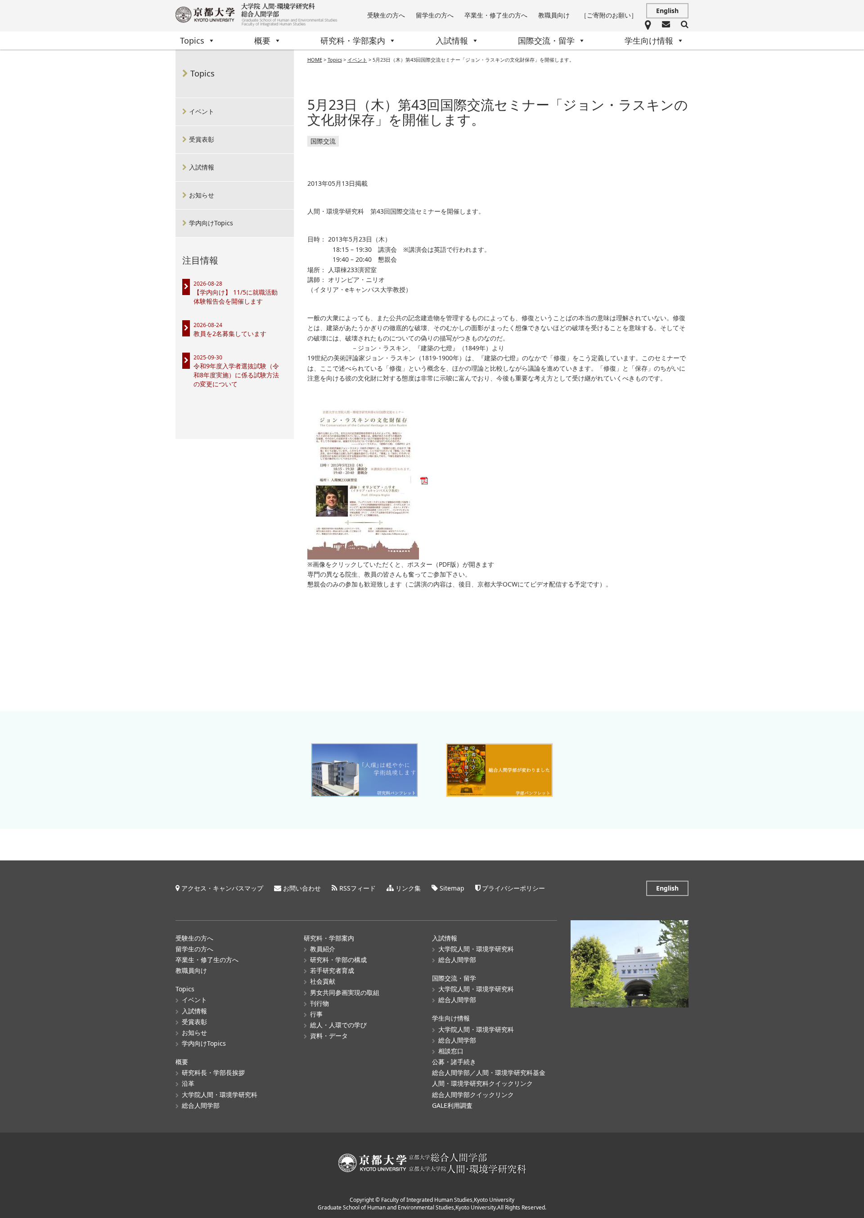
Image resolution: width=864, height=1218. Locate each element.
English (667, 10)
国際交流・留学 (546, 40)
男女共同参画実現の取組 (344, 992)
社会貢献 (322, 981)
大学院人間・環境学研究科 (219, 1094)
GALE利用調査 (452, 1105)
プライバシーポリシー (513, 888)
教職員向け (554, 15)
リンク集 (408, 888)
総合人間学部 (201, 1105)
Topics (192, 40)
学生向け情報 (649, 40)
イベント (201, 111)
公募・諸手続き (454, 1061)
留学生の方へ (435, 15)
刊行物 (319, 1003)
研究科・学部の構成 (338, 959)
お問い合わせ (302, 888)
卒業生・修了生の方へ (495, 15)
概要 (262, 40)
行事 (316, 1014)
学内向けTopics (211, 223)
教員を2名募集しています (230, 333)
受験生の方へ (386, 15)
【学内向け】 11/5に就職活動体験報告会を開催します (236, 296)
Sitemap (452, 888)
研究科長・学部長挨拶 (213, 1072)
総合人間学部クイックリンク (473, 1094)
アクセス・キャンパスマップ (222, 888)
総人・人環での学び (338, 1025)
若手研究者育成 (332, 970)
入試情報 (452, 40)
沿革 (188, 1083)
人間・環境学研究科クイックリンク (482, 1083)
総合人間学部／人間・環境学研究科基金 (488, 1072)
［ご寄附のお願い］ (608, 15)
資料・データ (329, 1035)
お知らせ (201, 195)
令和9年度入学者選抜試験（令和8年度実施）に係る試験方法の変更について (236, 375)
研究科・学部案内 (352, 40)
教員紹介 (322, 949)
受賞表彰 (201, 139)
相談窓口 (451, 1051)
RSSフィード (357, 888)
